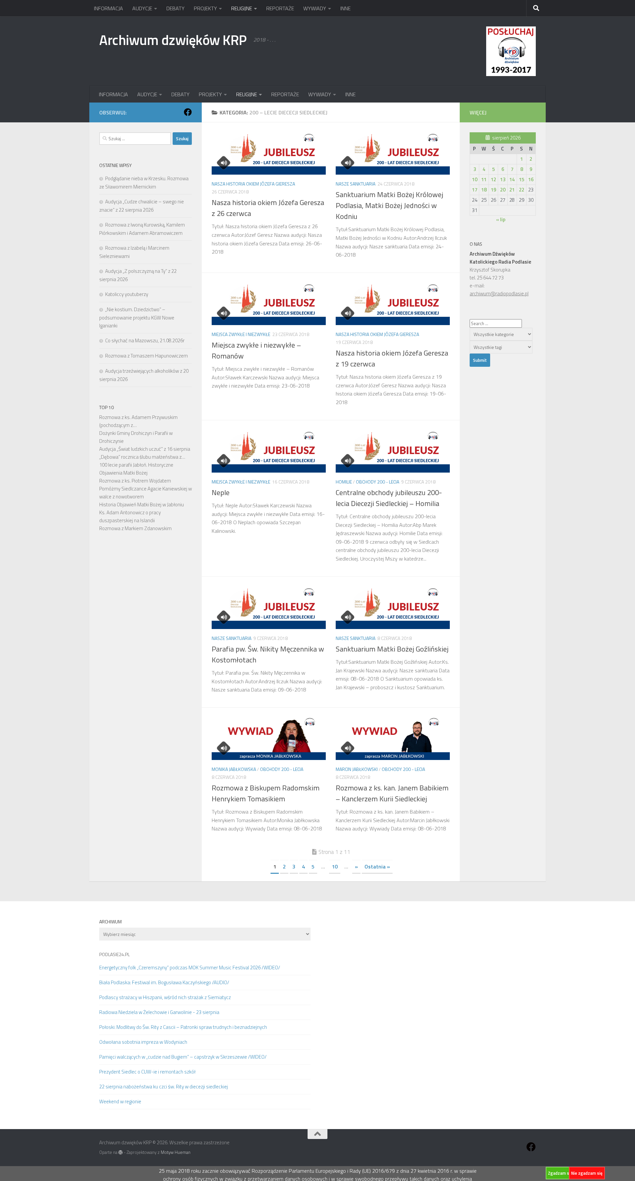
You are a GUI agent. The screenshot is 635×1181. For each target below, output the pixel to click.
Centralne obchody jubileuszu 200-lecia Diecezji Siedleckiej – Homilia (389, 498)
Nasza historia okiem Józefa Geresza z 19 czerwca (392, 358)
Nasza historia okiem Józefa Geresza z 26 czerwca (268, 208)
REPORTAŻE (280, 8)
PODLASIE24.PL (114, 954)
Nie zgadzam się (587, 1173)
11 (484, 179)
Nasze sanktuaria (355, 183)
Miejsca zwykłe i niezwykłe (241, 334)
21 (512, 189)
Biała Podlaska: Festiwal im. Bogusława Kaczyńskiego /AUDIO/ (164, 982)
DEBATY (175, 8)
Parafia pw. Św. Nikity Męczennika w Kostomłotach (268, 654)
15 (521, 179)
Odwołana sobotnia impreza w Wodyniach (143, 1042)
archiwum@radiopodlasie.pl (499, 293)
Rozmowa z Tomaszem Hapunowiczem (146, 355)
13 (502, 179)
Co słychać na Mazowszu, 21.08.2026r (145, 340)
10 (335, 866)
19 (493, 189)
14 (512, 179)
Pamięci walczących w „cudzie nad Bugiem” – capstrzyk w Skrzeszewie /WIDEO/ (183, 1057)
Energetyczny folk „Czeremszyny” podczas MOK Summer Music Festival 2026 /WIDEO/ (189, 967)
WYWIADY (314, 8)
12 (493, 179)
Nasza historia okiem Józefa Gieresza (253, 183)
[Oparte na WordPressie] (120, 1152)
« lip (500, 219)
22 (521, 189)
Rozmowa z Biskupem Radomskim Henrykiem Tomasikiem (265, 793)
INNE (345, 8)
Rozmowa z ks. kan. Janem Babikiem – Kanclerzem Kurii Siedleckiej (392, 793)
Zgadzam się (560, 1173)
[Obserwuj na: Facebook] (188, 112)
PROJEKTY (205, 8)
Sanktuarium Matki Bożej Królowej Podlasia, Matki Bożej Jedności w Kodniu (389, 205)
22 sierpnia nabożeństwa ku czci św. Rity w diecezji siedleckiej (163, 1086)
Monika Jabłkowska (234, 769)
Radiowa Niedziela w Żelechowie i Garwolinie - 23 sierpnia (159, 1012)
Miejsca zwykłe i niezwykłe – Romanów (256, 350)
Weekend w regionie (120, 1101)
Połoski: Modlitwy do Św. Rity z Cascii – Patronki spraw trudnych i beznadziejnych (183, 1027)
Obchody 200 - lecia (377, 481)
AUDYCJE (142, 8)
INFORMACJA (108, 8)
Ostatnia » (377, 866)
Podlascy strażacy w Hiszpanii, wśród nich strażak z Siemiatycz (165, 997)
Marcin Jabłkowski (357, 769)
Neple (221, 492)
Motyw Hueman (175, 1152)
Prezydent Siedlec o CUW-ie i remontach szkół (147, 1072)
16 (530, 179)
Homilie (344, 481)
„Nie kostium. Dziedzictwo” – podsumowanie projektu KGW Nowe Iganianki (136, 317)
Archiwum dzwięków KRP (173, 40)
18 (484, 189)
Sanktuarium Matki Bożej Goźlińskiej (392, 648)
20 (502, 189)
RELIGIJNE (241, 8)
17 (474, 189)
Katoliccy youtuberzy (126, 294)
